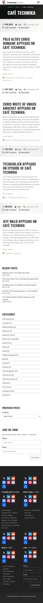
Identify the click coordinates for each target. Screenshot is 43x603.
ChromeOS (12, 197)
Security (5, 363)
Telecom (5, 383)
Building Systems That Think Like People (15, 273)
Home (10, 7)
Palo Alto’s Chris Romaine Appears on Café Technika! (20, 291)
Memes (4, 347)
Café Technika (8, 566)
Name (4, 438)
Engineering (25, 140)
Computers (6, 323)
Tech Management (8, 371)
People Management (9, 355)
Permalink (25, 28)
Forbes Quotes (9, 581)
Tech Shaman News (8, 379)
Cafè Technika (10, 28)
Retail (4, 359)
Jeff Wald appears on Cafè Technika (20, 223)
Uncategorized (7, 391)
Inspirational (10, 78)
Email (4, 447)
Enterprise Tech (7, 335)
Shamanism (20, 78)
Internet (20, 197)
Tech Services (6, 375)
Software (5, 367)
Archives (5, 412)
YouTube (5, 395)
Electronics (6, 331)
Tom (20, 25)
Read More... (8, 74)
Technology (15, 2)
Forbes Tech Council (9, 339)
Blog (17, 7)
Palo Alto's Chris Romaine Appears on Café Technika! (19, 43)
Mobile (4, 351)
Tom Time (5, 387)
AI (6, 197)
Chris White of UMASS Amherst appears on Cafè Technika (19, 108)
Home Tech (6, 343)
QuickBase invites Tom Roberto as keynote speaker (19, 285)
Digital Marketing (8, 327)
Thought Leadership (13, 253)
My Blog (6, 584)
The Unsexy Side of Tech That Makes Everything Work (20, 279)
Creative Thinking (12, 140)
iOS (25, 197)
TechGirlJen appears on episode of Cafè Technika (19, 168)
